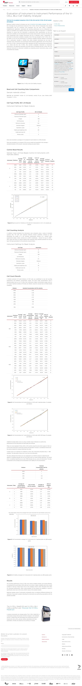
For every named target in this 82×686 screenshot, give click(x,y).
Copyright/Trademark (66, 634)
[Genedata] (29, 684)
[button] (20, 2)
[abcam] (14, 684)
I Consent (62, 77)
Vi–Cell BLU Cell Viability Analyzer (38, 24)
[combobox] (39, 2)
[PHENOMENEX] (66, 684)
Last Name (56, 39)
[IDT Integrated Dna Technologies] (44, 684)
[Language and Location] (77, 5)
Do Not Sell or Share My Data (68, 636)
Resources (9, 9)
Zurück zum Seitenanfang (74, 628)
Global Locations (45, 639)
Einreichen (4, 659)
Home (4, 9)
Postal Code (57, 56)
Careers (43, 634)
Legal (63, 639)
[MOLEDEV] (58, 684)
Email (55, 47)
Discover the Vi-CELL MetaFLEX (22, 609)
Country (56, 51)
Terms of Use (10, 654)
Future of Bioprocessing (59, 25)
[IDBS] (36, 684)
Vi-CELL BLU (57, 23)
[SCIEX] (73, 684)
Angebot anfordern (74, 2)
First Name (56, 34)
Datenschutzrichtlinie (66, 646)
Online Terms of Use (66, 641)
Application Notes (24, 9)
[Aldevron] (21, 684)
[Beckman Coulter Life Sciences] (8, 2)
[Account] (73, 5)
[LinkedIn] (67, 655)
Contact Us (44, 636)
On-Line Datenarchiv (16, 9)
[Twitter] (69, 655)
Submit (71, 89)
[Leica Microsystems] (51, 684)
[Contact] (65, 5)
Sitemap (63, 648)
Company (56, 43)
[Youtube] (72, 655)
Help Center (44, 641)
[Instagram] (64, 655)
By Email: (56, 77)
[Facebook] (62, 655)
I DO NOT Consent (64, 78)
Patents (63, 643)
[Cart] (69, 5)
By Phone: (56, 81)
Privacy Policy (3, 654)
